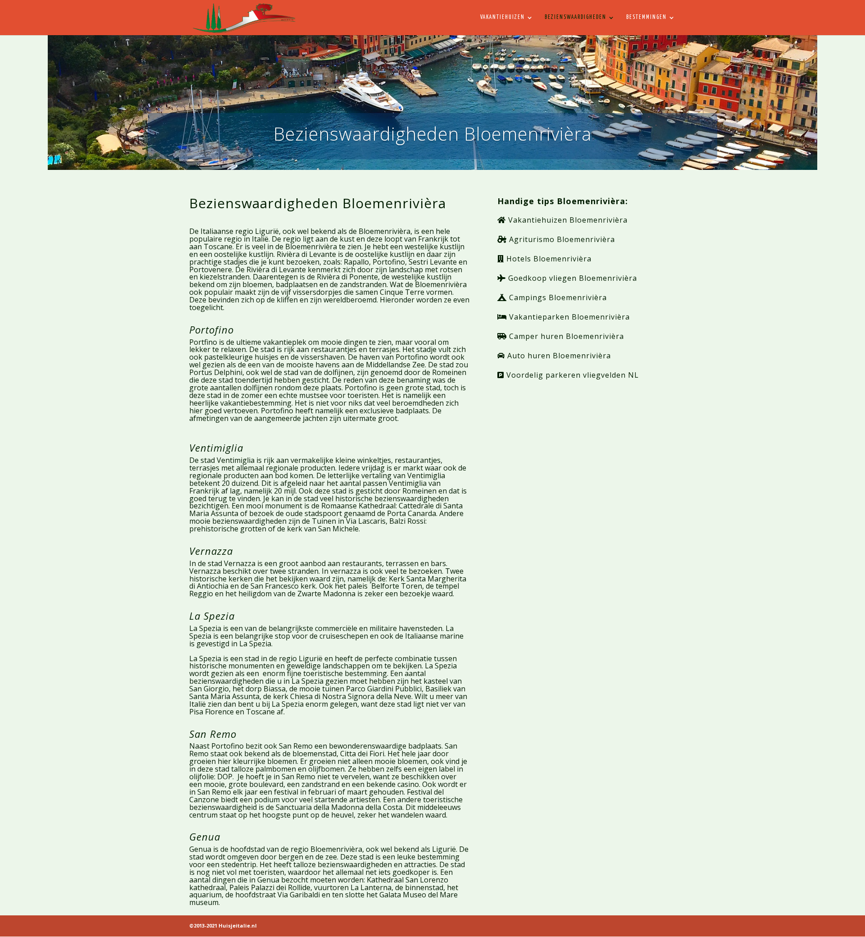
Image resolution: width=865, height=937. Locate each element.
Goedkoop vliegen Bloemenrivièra (571, 278)
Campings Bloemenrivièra (557, 297)
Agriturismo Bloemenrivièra (561, 239)
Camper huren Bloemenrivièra (565, 336)
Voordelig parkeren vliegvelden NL (571, 375)
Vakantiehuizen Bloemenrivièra (567, 220)
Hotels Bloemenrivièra (548, 259)
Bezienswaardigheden (575, 17)
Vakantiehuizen (502, 17)
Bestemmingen (646, 17)
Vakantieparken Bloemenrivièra (568, 317)
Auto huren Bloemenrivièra (558, 356)
